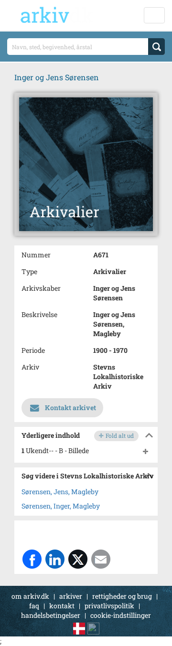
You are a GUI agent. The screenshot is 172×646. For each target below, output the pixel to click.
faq (34, 605)
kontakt (62, 605)
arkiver (70, 596)
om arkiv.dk (30, 596)
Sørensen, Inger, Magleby (61, 505)
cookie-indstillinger (120, 615)
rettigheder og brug (122, 596)
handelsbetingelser (50, 615)
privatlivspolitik (109, 605)
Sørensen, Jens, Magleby (60, 491)
